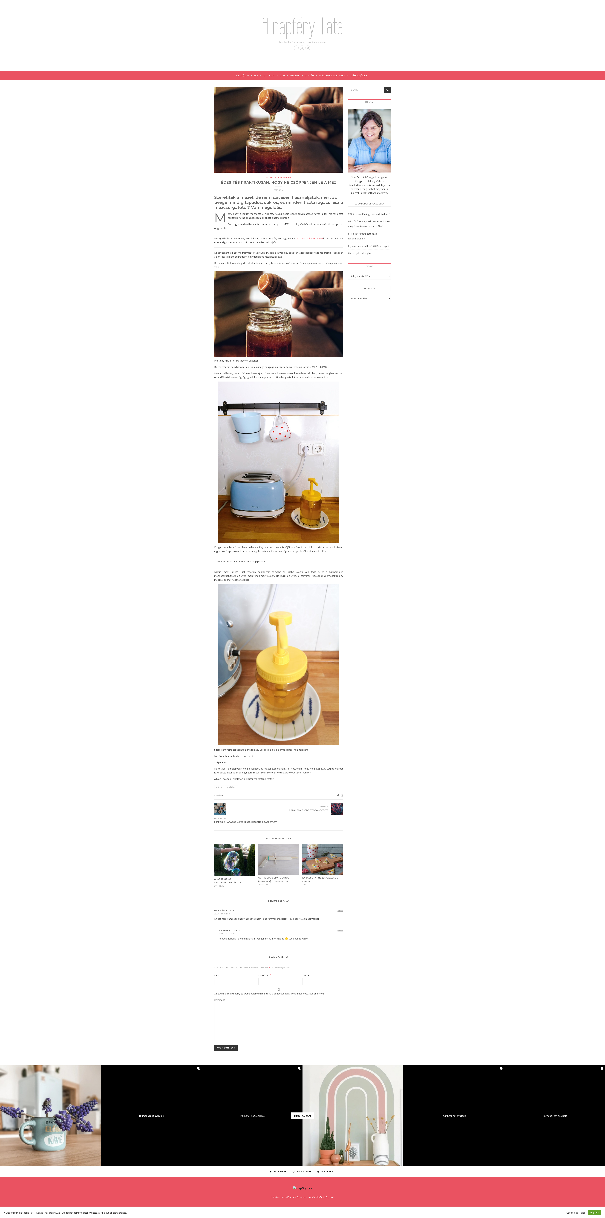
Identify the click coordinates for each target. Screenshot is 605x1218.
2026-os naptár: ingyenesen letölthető (369, 213)
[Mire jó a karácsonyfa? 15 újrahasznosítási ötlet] (220, 809)
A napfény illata (302, 26)
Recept (295, 75)
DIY (256, 75)
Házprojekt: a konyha (359, 253)
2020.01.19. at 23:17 (227, 933)
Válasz (340, 910)
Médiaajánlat (360, 75)
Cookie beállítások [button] (575, 1212)
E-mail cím (264, 975)
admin (220, 795)
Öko (282, 75)
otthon (271, 177)
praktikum (284, 177)
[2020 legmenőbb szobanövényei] (337, 809)
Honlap (306, 975)
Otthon (268, 75)
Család (309, 75)
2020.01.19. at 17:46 (222, 914)
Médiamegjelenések (332, 75)
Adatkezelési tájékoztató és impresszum (292, 1197)
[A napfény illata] (302, 1188)
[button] (50, 1115)
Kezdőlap (242, 75)
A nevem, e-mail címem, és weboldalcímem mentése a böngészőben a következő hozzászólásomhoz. (269, 993)
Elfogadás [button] (594, 1212)
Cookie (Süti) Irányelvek (323, 1197)
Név (217, 975)
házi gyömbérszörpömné (309, 238)
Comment (219, 999)
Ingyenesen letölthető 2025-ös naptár (369, 245)
